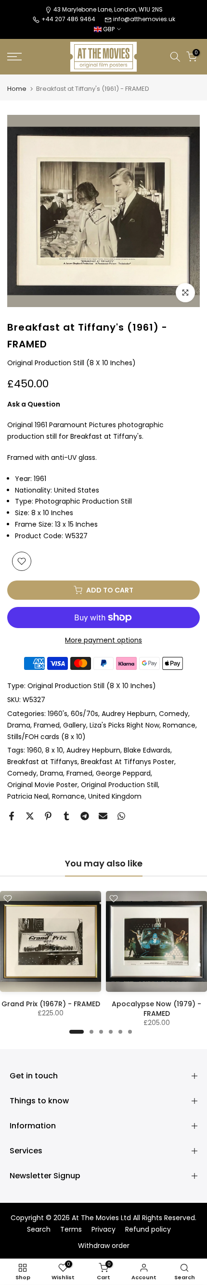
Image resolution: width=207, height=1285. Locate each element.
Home (16, 89)
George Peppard (123, 773)
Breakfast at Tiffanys (42, 761)
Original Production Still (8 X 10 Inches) (91, 686)
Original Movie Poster (42, 785)
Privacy (103, 1229)
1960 (34, 750)
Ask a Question (33, 404)
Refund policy (148, 1229)
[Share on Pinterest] (48, 816)
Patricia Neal (28, 796)
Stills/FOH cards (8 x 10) (46, 736)
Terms (71, 1229)
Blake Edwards (147, 750)
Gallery (74, 725)
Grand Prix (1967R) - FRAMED (50, 1004)
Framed (47, 725)
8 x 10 (54, 750)
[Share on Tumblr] (66, 816)
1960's (57, 713)
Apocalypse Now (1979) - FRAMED (156, 1008)
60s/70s (84, 713)
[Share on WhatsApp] (121, 816)
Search (39, 1229)
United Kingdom (115, 796)
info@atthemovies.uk (144, 19)
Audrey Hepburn (128, 713)
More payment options (103, 640)
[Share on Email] (103, 816)
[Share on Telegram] (84, 816)
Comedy (173, 713)
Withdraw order (103, 1245)
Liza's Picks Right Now (124, 725)
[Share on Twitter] (30, 816)
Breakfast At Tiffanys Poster (127, 761)
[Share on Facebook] (11, 816)
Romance (179, 725)
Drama (18, 725)
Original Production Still (119, 785)
